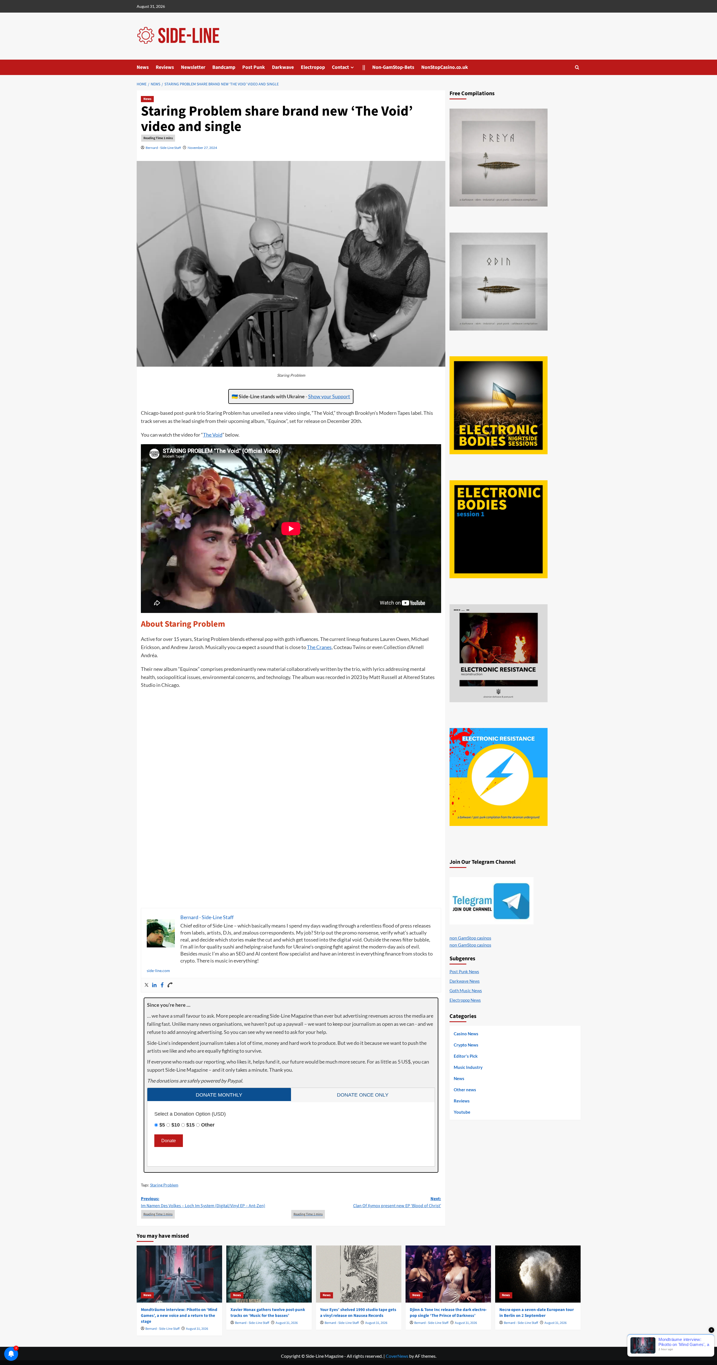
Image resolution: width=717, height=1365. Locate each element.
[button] (577, 67)
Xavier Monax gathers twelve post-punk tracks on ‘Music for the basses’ (268, 1313)
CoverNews (397, 1356)
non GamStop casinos (470, 937)
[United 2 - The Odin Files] (499, 282)
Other (208, 1125)
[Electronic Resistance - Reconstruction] (499, 653)
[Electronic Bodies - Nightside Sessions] (499, 405)
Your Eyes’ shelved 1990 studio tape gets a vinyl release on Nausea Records (358, 1313)
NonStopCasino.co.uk (444, 67)
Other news (465, 1089)
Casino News (466, 1033)
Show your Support (329, 396)
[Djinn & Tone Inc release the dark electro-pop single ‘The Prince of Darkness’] (448, 1273)
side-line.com (158, 970)
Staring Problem (164, 1185)
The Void (212, 435)
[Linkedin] (154, 985)
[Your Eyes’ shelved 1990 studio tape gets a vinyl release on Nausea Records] (358, 1273)
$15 (190, 1125)
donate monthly (219, 1095)
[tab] (219, 1094)
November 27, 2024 (202, 148)
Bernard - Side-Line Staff (163, 148)
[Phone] (170, 985)
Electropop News (465, 1000)
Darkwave (283, 67)
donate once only (362, 1095)
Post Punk (253, 67)
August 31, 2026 (197, 1328)
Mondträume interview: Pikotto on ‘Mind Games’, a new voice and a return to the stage (179, 1315)
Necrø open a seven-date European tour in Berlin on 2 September (536, 1313)
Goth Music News (466, 990)
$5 (162, 1125)
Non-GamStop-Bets (393, 67)
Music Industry (468, 1067)
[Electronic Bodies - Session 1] (499, 529)
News (143, 67)
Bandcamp (223, 67)
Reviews (165, 67)
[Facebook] (162, 985)
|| (363, 67)
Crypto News (466, 1044)
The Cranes (319, 647)
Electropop (313, 67)
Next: (397, 1202)
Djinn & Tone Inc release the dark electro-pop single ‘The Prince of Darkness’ (448, 1313)
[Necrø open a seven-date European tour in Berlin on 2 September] (538, 1273)
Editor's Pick (466, 1056)
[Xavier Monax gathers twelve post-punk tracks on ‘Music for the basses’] (269, 1273)
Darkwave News (465, 981)
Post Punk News (464, 971)
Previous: (203, 1202)
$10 (175, 1125)
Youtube (462, 1112)
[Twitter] (146, 985)
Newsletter (193, 67)
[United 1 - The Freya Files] (499, 158)
